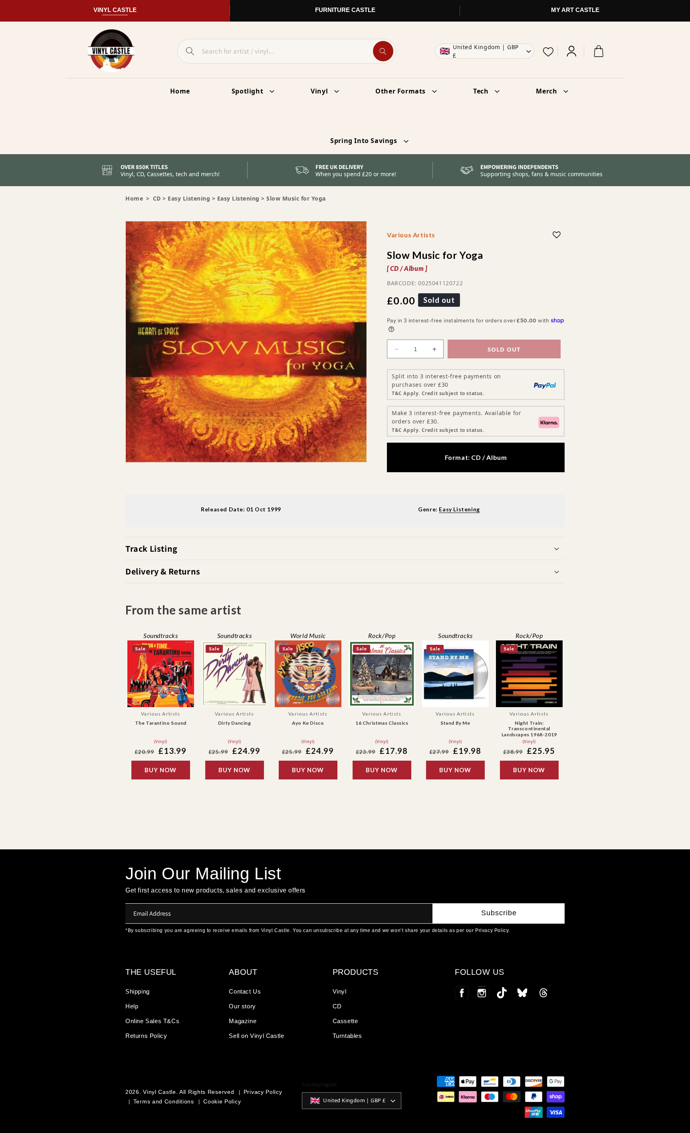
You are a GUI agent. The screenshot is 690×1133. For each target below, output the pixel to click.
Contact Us (245, 991)
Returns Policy (146, 1035)
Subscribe (499, 913)
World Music (308, 635)
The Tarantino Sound (160, 723)
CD (337, 1006)
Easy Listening (189, 198)
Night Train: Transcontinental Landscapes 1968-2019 (529, 728)
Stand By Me (455, 723)
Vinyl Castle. (160, 1092)
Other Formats (400, 91)
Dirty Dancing (234, 723)
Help (131, 1006)
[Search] (383, 51)
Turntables (347, 1035)
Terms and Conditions (163, 1101)
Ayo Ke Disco (308, 723)
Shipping (137, 991)
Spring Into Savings (363, 140)
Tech (480, 91)
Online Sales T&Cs (152, 1021)
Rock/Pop (382, 635)
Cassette (345, 1021)
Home (134, 198)
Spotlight (247, 91)
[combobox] (286, 51)
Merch (546, 91)
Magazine (242, 1021)
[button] (345, 548)
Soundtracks (160, 635)
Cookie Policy (222, 1101)
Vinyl (319, 91)
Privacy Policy (263, 1092)
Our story (242, 1006)
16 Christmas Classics (381, 723)
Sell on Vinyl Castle (256, 1035)
